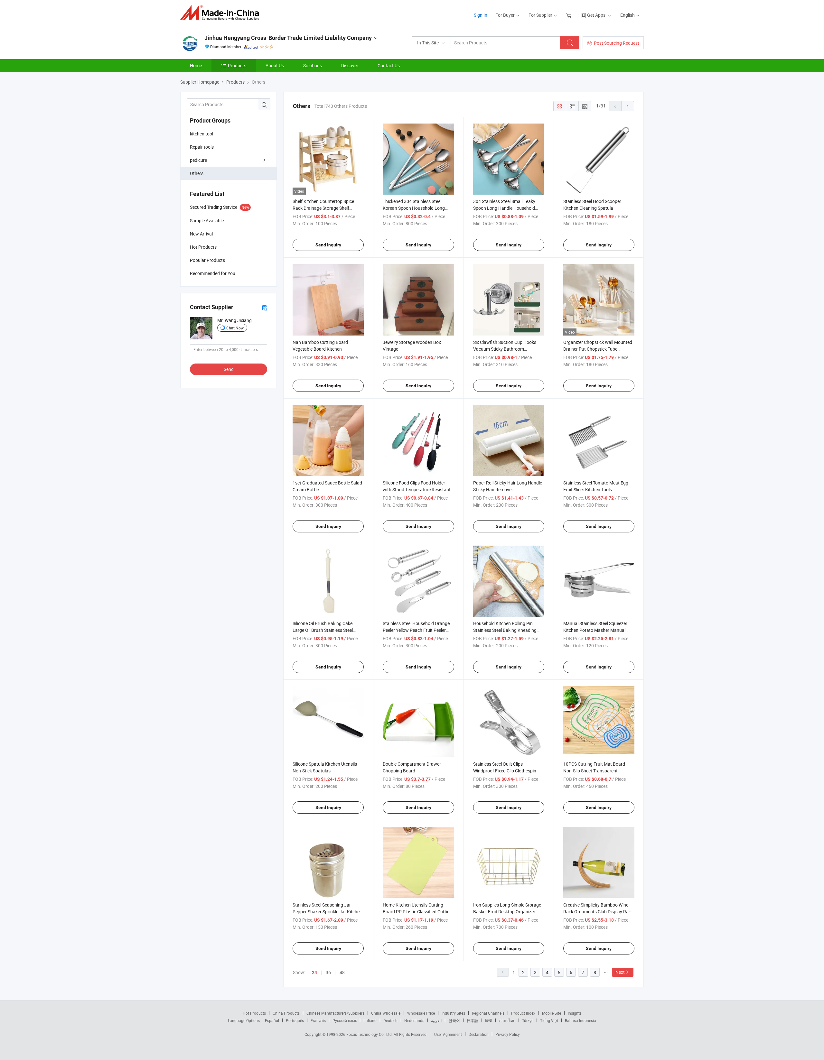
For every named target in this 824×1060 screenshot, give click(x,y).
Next (620, 972)
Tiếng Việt (549, 1020)
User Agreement (448, 1034)
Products (237, 65)
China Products (286, 1013)
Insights (575, 1013)
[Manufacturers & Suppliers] (221, 12)
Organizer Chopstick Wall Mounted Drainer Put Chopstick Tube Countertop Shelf (597, 349)
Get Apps (596, 15)
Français (318, 1020)
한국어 (454, 1020)
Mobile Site (551, 1013)
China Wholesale (385, 1013)
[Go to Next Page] (628, 106)
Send (229, 369)
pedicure (198, 160)
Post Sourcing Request (616, 43)
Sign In (480, 15)
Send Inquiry (328, 244)
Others (196, 173)
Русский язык (344, 1020)
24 (314, 972)
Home (196, 65)
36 (328, 972)
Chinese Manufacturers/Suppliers (335, 1013)
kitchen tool (201, 134)
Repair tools (202, 147)
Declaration (479, 1034)
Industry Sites (453, 1013)
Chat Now (235, 327)
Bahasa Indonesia (580, 1020)
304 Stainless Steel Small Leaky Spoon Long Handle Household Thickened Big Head (504, 208)
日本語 (472, 1020)
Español (272, 1020)
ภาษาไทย (507, 1020)
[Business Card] (264, 307)
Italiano (370, 1020)
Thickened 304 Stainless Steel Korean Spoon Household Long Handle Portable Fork (414, 208)
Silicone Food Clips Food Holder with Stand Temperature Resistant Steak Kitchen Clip (417, 489)
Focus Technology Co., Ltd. (370, 1034)
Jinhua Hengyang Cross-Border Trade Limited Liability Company (288, 37)
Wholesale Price (421, 1013)
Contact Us (389, 65)
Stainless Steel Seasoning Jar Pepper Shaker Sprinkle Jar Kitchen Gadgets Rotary (327, 911)
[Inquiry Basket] (569, 15)
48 (342, 972)
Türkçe (527, 1020)
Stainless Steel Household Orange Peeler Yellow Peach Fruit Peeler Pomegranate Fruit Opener (416, 630)
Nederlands (414, 1020)
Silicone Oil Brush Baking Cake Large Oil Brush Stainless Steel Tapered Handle (323, 630)
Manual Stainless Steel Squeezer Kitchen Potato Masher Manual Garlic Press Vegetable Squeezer (595, 630)
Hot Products (254, 1013)
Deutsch (390, 1020)
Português (295, 1020)
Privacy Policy (507, 1034)
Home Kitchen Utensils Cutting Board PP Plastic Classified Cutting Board (417, 911)
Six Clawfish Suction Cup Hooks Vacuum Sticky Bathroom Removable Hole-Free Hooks (504, 349)
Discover (349, 65)
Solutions (312, 65)
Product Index (523, 1013)
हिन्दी (488, 1020)
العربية (436, 1020)
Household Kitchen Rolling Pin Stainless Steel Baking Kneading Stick (505, 630)
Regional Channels (488, 1013)
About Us (275, 65)
